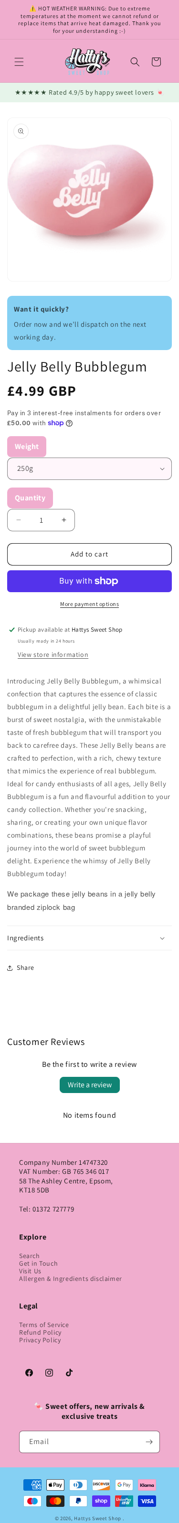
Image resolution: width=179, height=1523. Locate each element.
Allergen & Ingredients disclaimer (70, 1278)
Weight (27, 446)
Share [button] (25, 967)
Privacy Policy (40, 1340)
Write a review (90, 1085)
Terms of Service (44, 1324)
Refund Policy (40, 1332)
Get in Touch (38, 1263)
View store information (53, 654)
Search (29, 1255)
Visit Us (30, 1271)
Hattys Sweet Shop (97, 1518)
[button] (19, 61)
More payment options (89, 603)
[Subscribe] (148, 1442)
